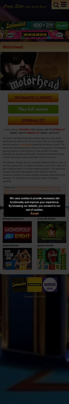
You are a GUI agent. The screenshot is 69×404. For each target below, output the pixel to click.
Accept (35, 213)
